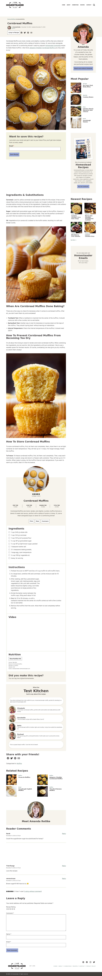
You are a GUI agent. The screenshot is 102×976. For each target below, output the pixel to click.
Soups (72, 213)
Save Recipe (14, 154)
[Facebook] (87, 962)
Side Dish (85, 95)
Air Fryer (85, 83)
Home (63, 4)
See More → (73, 240)
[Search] (94, 5)
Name (8, 934)
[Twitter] (94, 962)
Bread (19, 787)
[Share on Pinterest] (28, 32)
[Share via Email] (31, 32)
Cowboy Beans (88, 97)
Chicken (73, 233)
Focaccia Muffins (24, 777)
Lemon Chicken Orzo (89, 235)
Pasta (84, 106)
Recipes (82, 4)
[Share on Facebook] (21, 32)
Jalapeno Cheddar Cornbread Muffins (42, 48)
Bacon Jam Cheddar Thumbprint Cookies (89, 218)
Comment (45, 521)
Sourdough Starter (87, 121)
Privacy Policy (91, 966)
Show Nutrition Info (15, 658)
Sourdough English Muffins (25, 789)
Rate (37, 521)
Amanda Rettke (16, 27)
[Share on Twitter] (24, 32)
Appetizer (87, 213)
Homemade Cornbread (53, 45)
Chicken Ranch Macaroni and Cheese (88, 110)
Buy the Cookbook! (83, 186)
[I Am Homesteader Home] (15, 5)
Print (31, 521)
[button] (33, 494)
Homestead (75, 4)
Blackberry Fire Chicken (75, 235)
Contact (88, 4)
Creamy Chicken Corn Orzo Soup (76, 217)
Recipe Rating (11, 907)
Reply (64, 833)
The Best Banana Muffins (56, 789)
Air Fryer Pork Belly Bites (88, 86)
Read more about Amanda (83, 68)
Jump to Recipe (13, 32)
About (68, 4)
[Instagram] (90, 962)
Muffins (13, 19)
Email (11, 146)
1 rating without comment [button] (32, 891)
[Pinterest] (83, 962)
